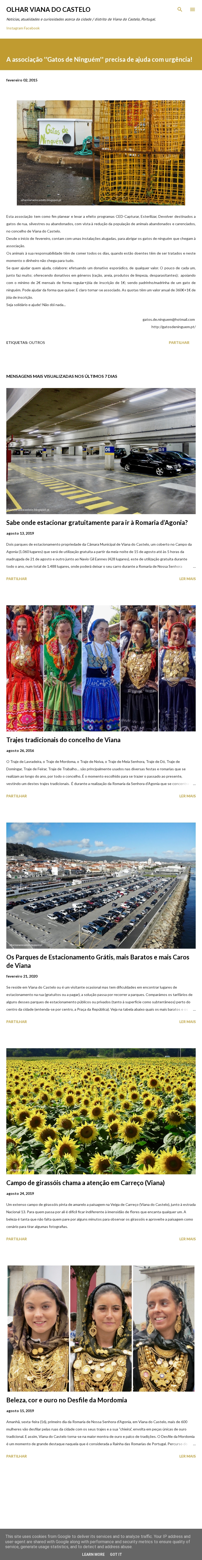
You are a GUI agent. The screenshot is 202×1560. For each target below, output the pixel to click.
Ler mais (187, 578)
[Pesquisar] (180, 9)
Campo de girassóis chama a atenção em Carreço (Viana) (85, 1182)
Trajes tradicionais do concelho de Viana (63, 739)
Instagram (14, 28)
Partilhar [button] (179, 342)
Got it (116, 1554)
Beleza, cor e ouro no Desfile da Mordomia (66, 1400)
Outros (37, 342)
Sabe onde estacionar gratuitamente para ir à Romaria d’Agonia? (97, 522)
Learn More (93, 1554)
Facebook (32, 28)
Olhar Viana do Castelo (48, 9)
